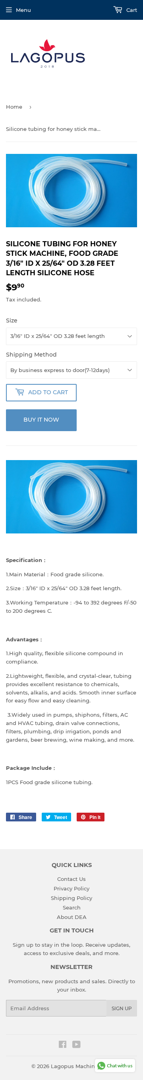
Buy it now (41, 419)
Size (11, 320)
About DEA (72, 917)
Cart (131, 10)
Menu (23, 10)
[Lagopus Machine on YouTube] (76, 1045)
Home (14, 107)
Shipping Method (31, 354)
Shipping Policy (71, 898)
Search (72, 907)
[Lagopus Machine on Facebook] (62, 1045)
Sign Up (122, 1008)
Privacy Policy (71, 888)
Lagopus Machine (74, 1066)
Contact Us (71, 879)
